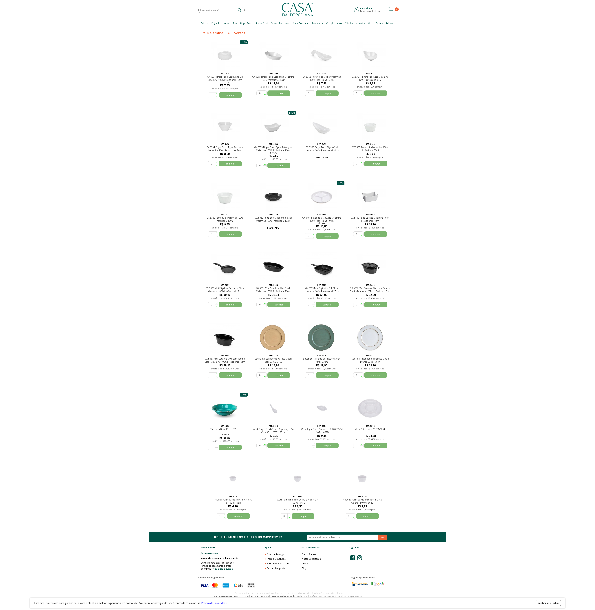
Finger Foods (246, 23)
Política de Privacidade (278, 563)
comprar (230, 95)
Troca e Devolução (276, 558)
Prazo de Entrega (275, 554)
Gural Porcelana (301, 23)
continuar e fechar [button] (548, 602)
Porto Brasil (262, 23)
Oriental (205, 23)
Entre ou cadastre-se (370, 11)
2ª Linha (349, 23)
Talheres (390, 23)
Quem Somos (309, 554)
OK (382, 537)
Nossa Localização (311, 558)
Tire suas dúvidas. (223, 568)
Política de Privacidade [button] (214, 603)
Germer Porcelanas (280, 23)
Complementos (334, 23)
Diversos (237, 33)
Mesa (234, 23)
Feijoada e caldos (220, 23)
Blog (304, 568)
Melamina (360, 23)
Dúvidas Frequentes (276, 568)
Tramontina (318, 23)
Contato (306, 563)
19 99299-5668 (210, 553)
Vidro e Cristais (375, 23)
